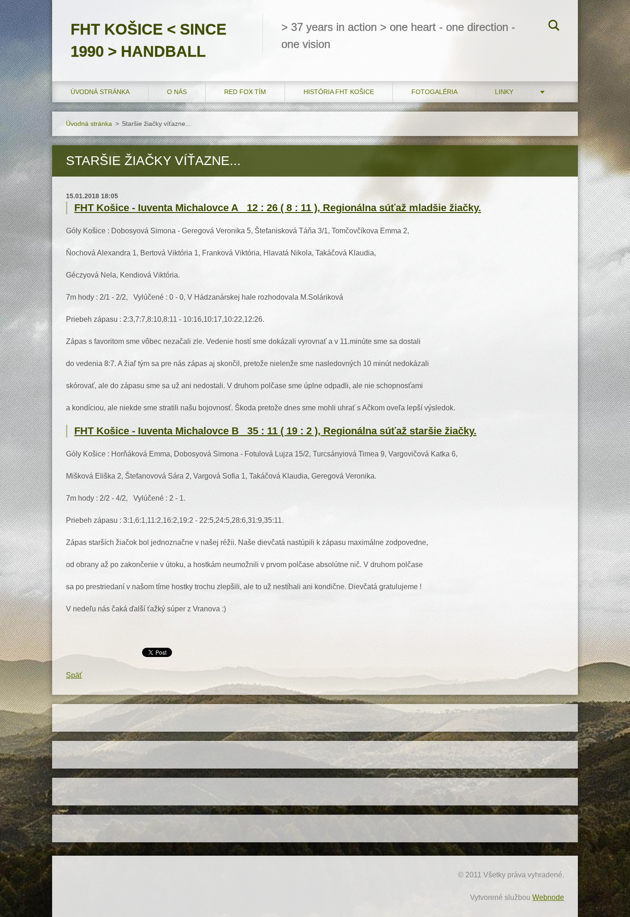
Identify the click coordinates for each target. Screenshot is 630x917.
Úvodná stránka (100, 91)
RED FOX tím (245, 91)
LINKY (504, 91)
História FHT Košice (338, 91)
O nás (177, 91)
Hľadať (553, 26)
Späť (74, 675)
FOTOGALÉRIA (434, 91)
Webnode (548, 897)
